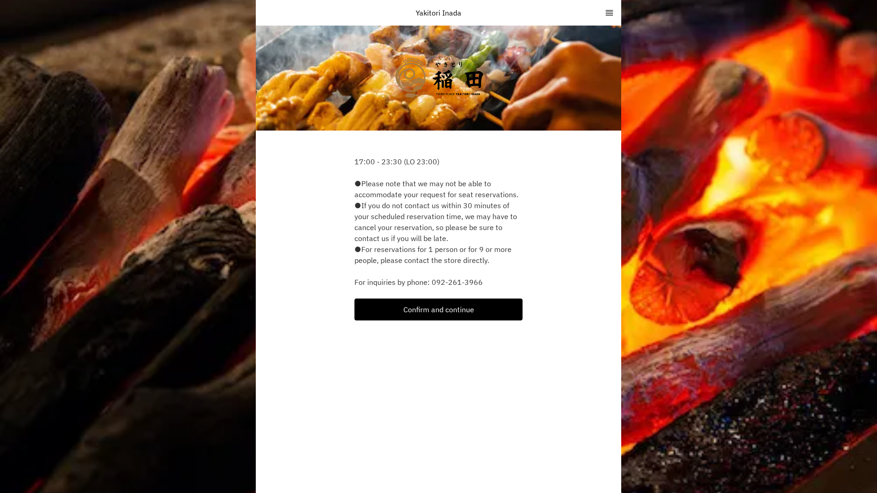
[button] (438, 309)
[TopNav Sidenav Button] (609, 13)
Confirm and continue (438, 309)
